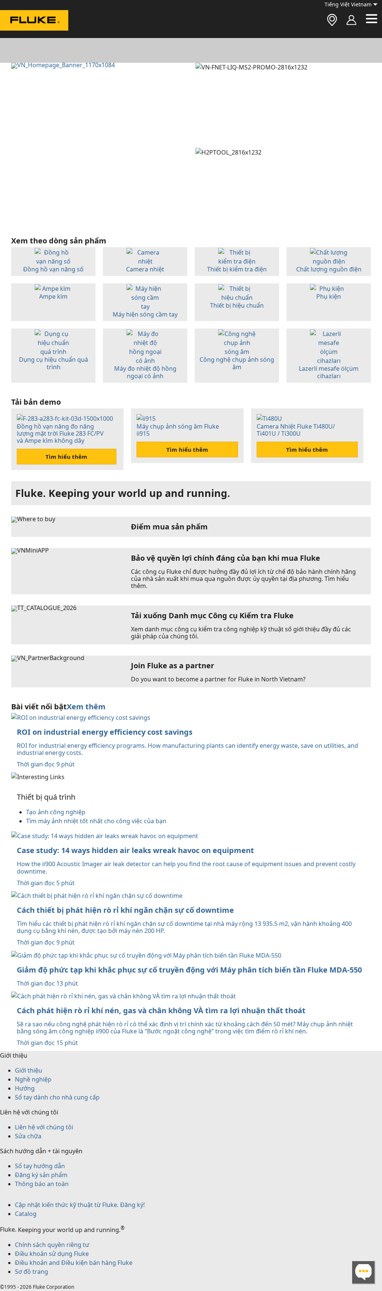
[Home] (34, 21)
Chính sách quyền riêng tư (52, 1245)
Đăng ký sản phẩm (41, 1175)
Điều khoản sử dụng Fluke (52, 1254)
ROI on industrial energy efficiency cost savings (104, 732)
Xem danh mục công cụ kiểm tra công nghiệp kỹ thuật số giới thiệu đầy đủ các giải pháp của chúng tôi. (241, 632)
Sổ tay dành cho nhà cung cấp (57, 1097)
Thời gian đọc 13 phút (47, 983)
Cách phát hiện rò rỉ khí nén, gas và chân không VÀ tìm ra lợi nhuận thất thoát (161, 1010)
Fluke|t (30, 37)
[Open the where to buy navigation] (332, 20)
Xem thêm (86, 707)
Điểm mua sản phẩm (169, 527)
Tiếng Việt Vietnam (348, 4)
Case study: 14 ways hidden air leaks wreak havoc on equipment (135, 850)
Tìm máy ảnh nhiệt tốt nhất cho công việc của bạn (96, 821)
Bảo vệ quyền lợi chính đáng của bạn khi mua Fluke (225, 558)
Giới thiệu (28, 1070)
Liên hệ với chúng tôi (44, 1127)
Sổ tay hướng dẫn (40, 1166)
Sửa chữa (28, 1136)
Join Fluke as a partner (172, 665)
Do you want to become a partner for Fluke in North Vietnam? (218, 679)
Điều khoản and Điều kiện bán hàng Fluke (73, 1263)
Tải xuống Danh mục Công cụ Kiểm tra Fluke (212, 615)
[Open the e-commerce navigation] (351, 20)
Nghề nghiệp (33, 1079)
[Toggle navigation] (371, 18)
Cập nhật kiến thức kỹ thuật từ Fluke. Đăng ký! (80, 1205)
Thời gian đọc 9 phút (46, 764)
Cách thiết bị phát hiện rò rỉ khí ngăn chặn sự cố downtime (125, 910)
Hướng (25, 1088)
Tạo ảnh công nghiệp (55, 812)
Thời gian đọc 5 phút (46, 883)
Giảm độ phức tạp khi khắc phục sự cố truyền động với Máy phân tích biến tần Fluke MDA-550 (189, 970)
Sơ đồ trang (31, 1271)
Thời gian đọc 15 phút (47, 1043)
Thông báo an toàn (42, 1184)
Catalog (26, 1214)
